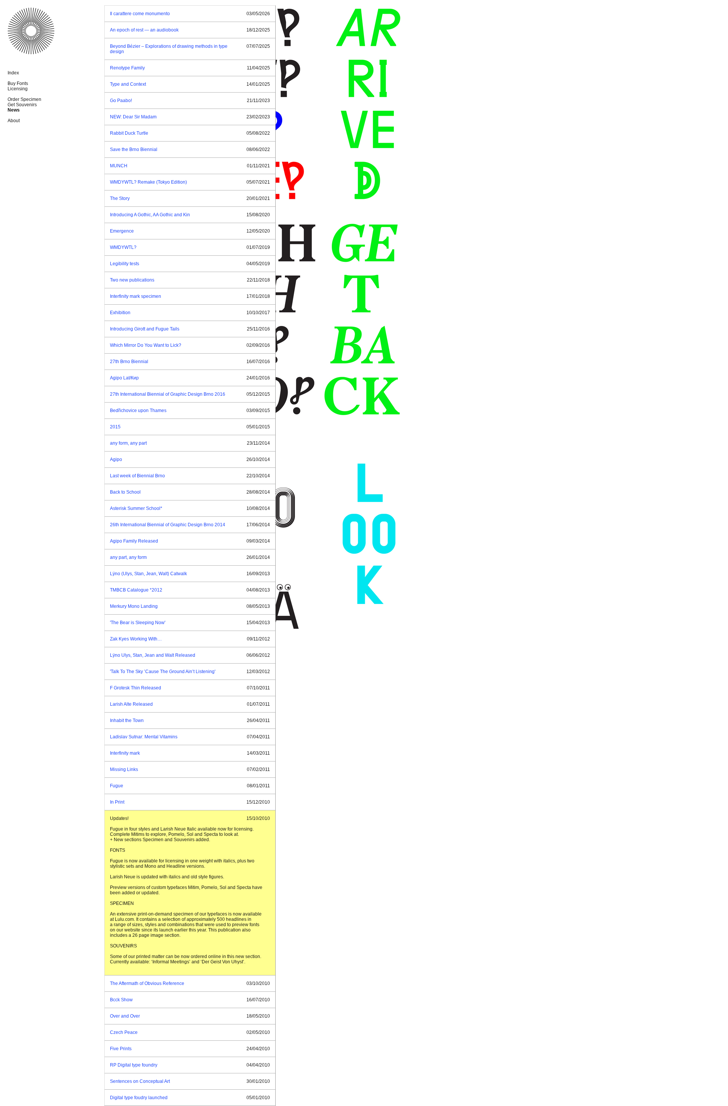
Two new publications (132, 280)
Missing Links (124, 769)
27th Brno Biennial (129, 361)
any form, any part (128, 443)
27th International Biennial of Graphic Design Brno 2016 (167, 394)
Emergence (122, 231)
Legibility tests (124, 263)
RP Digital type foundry (133, 1065)
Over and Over (125, 1016)
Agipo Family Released (134, 541)
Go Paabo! (121, 100)
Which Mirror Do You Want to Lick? (145, 345)
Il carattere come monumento (140, 13)
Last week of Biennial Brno (137, 475)
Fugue (116, 785)
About (14, 120)
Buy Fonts (18, 83)
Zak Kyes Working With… (136, 639)
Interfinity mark (125, 753)
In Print (117, 802)
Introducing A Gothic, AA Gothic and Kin (150, 214)
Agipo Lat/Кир (124, 378)
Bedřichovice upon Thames (138, 410)
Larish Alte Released (131, 704)
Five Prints (121, 1048)
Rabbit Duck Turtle (129, 133)
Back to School (125, 492)
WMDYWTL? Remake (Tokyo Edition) (148, 182)
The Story (120, 198)
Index (13, 73)
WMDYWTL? (123, 247)
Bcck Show (121, 999)
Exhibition (120, 312)
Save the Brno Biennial (133, 149)
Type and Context (128, 84)
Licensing (18, 88)
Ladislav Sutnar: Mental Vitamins (143, 736)
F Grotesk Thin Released (135, 688)
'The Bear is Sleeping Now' (137, 622)
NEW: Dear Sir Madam (133, 117)
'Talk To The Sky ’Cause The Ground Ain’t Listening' (162, 671)
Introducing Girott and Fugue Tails (144, 329)
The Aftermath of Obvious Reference (147, 983)
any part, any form (128, 557)
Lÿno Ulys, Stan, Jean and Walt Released (152, 655)
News (14, 110)
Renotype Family (127, 68)
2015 (115, 426)
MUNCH (118, 165)
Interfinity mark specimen (135, 296)
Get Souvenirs (22, 104)
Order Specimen (24, 99)
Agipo (116, 459)
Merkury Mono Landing (134, 606)
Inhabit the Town (127, 720)
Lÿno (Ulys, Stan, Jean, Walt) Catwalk (148, 573)
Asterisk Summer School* (136, 508)
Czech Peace (124, 1032)
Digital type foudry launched (139, 1097)
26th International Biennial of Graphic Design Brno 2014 (167, 524)
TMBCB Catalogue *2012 (136, 590)
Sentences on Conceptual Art (140, 1081)
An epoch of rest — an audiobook (144, 30)
